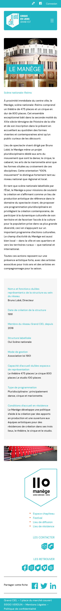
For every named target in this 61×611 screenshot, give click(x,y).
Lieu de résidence (43, 526)
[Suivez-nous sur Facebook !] (40, 4)
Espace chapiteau (43, 513)
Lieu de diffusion (43, 522)
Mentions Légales (36, 604)
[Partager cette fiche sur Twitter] (41, 584)
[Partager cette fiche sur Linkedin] (50, 584)
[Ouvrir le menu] (52, 20)
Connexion (51, 3)
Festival (37, 518)
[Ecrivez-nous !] (33, 4)
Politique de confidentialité (20, 609)
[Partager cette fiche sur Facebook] (32, 584)
